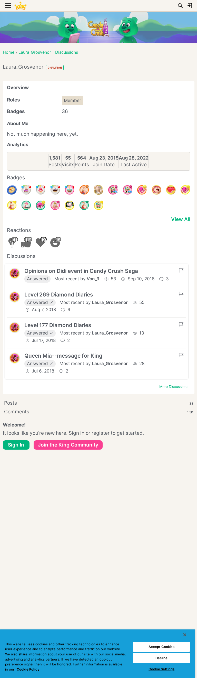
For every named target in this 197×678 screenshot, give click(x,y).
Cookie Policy (28, 669)
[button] (14, 273)
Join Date (104, 165)
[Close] (184, 634)
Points (82, 165)
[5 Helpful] (185, 190)
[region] (97, 653)
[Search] (180, 5)
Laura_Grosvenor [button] (110, 302)
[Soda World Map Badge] (12, 190)
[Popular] (84, 205)
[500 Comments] (113, 190)
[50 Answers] (55, 205)
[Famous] (12, 205)
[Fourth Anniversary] (69, 190)
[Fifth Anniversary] (55, 190)
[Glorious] (84, 190)
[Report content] (181, 270)
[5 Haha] (156, 190)
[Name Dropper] (26, 205)
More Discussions (173, 386)
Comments (98, 412)
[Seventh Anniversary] (26, 190)
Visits (68, 165)
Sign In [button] (16, 445)
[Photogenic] (69, 205)
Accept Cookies (162, 647)
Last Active (134, 165)
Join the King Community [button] (68, 445)
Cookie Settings (161, 669)
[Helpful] (40, 205)
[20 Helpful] (142, 190)
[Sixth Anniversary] (40, 190)
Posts (54, 165)
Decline (161, 658)
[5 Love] (171, 190)
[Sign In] (189, 5)
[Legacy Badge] (98, 190)
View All (180, 219)
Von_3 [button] (93, 278)
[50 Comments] (98, 205)
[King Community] (20, 6)
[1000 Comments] (127, 190)
